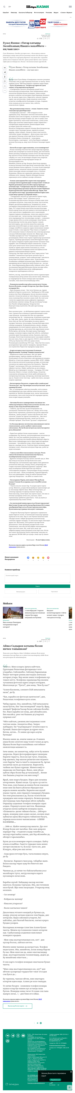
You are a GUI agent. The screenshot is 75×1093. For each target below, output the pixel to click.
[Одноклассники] (5, 77)
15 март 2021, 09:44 (45, 35)
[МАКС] (8, 1041)
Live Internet (52, 1085)
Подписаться (55, 1080)
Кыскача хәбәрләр (25, 13)
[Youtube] (23, 1036)
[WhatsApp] (5, 81)
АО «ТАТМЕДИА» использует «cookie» (37, 1075)
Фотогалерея (39, 13)
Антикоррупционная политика (57, 1045)
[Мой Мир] (5, 86)
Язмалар (14, 13)
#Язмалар (47, 34)
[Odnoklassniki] (18, 1036)
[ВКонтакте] (5, 67)
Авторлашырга (20, 591)
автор (4, 34)
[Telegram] (5, 72)
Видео (56, 13)
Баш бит (6, 13)
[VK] (8, 1036)
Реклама (49, 13)
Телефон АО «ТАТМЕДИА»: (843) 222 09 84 (59, 1048)
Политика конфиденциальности (36, 1083)
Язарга (37, 586)
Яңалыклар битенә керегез (16, 1006)
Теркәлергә (54, 592)
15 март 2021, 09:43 (45, 639)
